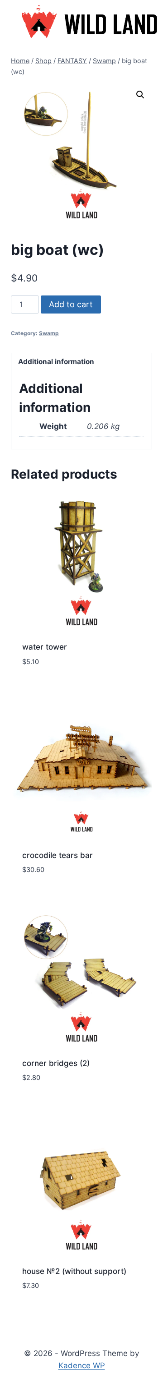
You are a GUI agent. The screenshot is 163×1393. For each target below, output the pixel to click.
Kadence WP (81, 1365)
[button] (140, 95)
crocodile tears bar (57, 855)
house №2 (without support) (74, 1271)
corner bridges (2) (56, 1063)
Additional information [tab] (56, 361)
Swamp (49, 333)
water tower (44, 646)
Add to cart (71, 304)
